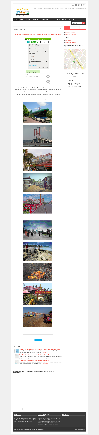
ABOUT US (64, 19)
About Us (24, 5)
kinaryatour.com (82, 429)
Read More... (46, 352)
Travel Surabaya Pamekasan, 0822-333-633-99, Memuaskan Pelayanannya (38, 355)
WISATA (28, 19)
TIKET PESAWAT (44, 19)
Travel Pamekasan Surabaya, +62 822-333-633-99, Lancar (34, 360)
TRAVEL (21, 19)
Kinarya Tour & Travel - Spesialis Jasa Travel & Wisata (33, 429)
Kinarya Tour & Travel (30, 91)
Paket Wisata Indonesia (70, 42)
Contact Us (30, 5)
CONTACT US (71, 19)
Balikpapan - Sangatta (70, 34)
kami (52, 91)
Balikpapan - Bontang (70, 32)
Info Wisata (68, 40)
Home (15, 5)
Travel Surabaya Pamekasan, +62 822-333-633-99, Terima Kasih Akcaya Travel (39, 349)
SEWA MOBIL (35, 19)
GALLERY (58, 19)
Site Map (19, 5)
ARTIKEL (51, 19)
